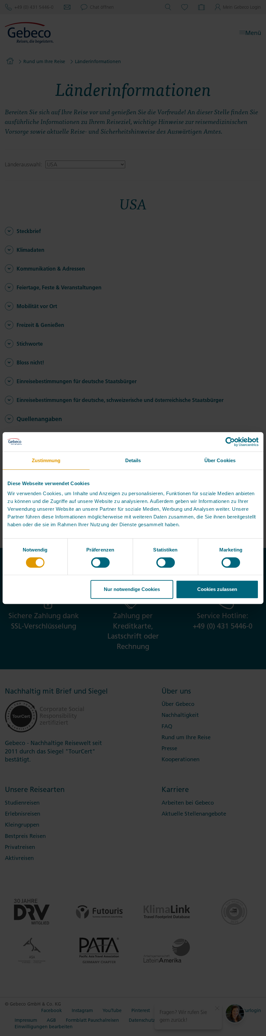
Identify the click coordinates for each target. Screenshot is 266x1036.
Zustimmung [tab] (46, 460)
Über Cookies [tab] (220, 460)
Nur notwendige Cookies (132, 589)
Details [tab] (133, 460)
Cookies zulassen (217, 589)
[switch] (100, 562)
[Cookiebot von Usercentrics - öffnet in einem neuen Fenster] (230, 442)
